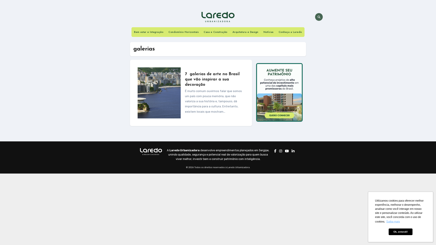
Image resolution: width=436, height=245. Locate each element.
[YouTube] (287, 151)
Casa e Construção (215, 32)
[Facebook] (275, 151)
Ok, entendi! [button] (400, 231)
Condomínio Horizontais (183, 32)
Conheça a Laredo (290, 32)
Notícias (268, 32)
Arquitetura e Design (245, 32)
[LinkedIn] (293, 151)
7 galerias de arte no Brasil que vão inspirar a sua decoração (212, 79)
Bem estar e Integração (148, 32)
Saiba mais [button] (393, 221)
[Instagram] (280, 151)
